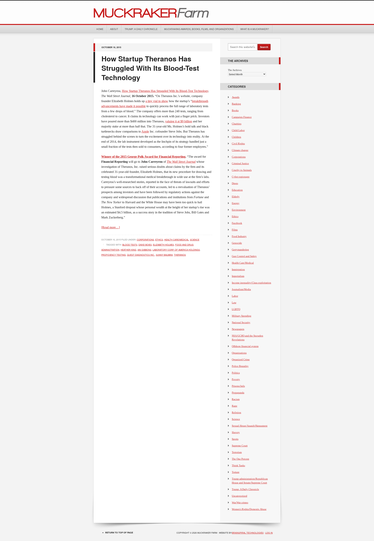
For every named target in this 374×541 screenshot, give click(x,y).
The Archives (235, 70)
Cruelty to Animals (242, 170)
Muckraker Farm (187, 12)
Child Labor (238, 130)
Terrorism (237, 452)
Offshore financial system (245, 346)
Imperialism (238, 276)
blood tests (129, 244)
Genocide (237, 242)
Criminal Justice (240, 163)
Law (234, 302)
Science (194, 239)
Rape (234, 405)
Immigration (238, 269)
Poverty (236, 379)
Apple (145, 131)
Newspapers (238, 329)
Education (237, 189)
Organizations (239, 352)
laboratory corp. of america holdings (176, 249)
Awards (235, 97)
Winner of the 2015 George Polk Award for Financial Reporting (143, 156)
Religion (236, 412)
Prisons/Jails (238, 386)
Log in (269, 532)
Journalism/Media (241, 289)
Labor (235, 295)
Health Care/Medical (176, 239)
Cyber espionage (241, 176)
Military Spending (241, 315)
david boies (145, 244)
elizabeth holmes (163, 244)
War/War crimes (240, 502)
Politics (236, 372)
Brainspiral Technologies (248, 532)
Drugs (235, 183)
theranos (180, 254)
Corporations (145, 239)
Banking (236, 103)
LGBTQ (236, 309)
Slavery (236, 432)
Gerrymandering (240, 249)
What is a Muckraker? (254, 29)
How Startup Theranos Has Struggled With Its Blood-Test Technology (150, 67)
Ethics (159, 239)
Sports (235, 439)
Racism (236, 399)
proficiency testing (113, 254)
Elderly (236, 196)
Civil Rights (238, 143)
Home (99, 29)
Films (235, 229)
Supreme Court (240, 445)
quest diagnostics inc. (141, 254)
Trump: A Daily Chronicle (141, 29)
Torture (235, 472)
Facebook (237, 223)
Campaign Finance (242, 117)
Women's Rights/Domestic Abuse (249, 509)
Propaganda (238, 392)
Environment (239, 209)
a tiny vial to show (157, 101)
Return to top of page (119, 532)
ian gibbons (144, 249)
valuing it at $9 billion (178, 121)
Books (235, 110)
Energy (235, 203)
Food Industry (239, 236)
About (114, 29)
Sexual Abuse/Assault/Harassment (249, 425)
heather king (128, 249)
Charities (236, 123)
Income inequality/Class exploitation (251, 282)
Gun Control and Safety (244, 256)
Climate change (240, 150)
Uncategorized (239, 495)
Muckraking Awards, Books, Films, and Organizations (199, 29)
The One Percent (240, 458)
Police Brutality (240, 366)
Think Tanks (238, 465)
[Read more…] (110, 227)
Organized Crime (241, 359)
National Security (241, 322)
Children (236, 136)
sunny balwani (164, 254)
